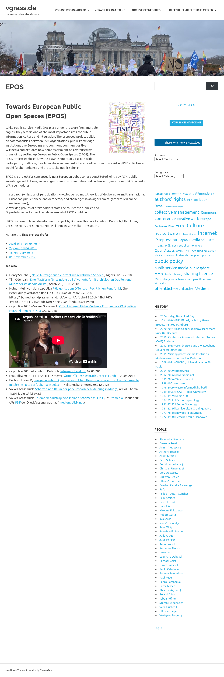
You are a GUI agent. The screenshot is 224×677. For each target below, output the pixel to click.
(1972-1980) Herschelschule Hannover (183, 416)
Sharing (177, 274)
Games (192, 233)
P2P (187, 250)
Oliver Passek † (168, 564)
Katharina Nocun (169, 548)
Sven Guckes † (168, 606)
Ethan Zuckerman (170, 481)
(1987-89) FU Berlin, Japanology (179, 400)
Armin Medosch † (170, 447)
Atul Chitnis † (167, 455)
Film (171, 226)
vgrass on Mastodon (186, 122)
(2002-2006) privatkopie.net (176, 374)
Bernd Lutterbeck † (171, 464)
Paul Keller (166, 577)
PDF (18, 402)
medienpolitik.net (71, 402)
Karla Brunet (167, 544)
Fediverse (161, 226)
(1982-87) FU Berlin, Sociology (178, 404)
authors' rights (170, 199)
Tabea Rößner (168, 598)
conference (165, 218)
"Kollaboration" (163, 193)
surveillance (177, 279)
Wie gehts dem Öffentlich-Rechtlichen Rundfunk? (87, 288)
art (212, 193)
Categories (161, 172)
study (166, 279)
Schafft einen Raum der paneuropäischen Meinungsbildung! (76, 389)
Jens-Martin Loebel (171, 531)
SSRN (158, 279)
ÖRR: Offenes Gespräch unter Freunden (91, 375)
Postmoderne (184, 255)
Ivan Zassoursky (169, 523)
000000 (175, 193)
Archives (160, 155)
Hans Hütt (165, 506)
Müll (167, 245)
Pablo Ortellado (169, 569)
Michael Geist (167, 560)
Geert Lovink (167, 502)
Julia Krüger (166, 535)
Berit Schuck (167, 460)
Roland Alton (167, 594)
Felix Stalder (167, 497)
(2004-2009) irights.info (174, 370)
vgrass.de (21, 8)
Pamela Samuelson (171, 573)
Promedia (116, 398)
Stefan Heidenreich (171, 602)
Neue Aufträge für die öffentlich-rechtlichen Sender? (68, 275)
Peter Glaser (167, 585)
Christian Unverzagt (171, 468)
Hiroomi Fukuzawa (171, 510)
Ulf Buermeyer (168, 611)
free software (166, 233)
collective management (177, 212)
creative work (188, 218)
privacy (206, 255)
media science (201, 239)
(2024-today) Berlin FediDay (176, 316)
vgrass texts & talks (110, 10)
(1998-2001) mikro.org (173, 383)
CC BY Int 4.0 (186, 105)
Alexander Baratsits (171, 439)
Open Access (165, 250)
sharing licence (198, 273)
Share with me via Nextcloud (182, 142)
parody (212, 250)
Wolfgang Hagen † (170, 615)
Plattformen (169, 255)
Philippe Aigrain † (170, 590)
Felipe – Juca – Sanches (173, 493)
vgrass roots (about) (70, 10)
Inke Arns (165, 518)
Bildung (192, 199)
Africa (185, 193)
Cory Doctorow (168, 472)
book (203, 199)
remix (159, 274)
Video (208, 279)
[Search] (212, 86)
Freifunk (183, 233)
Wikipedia (160, 283)
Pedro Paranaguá (170, 581)
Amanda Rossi (168, 443)
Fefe (162, 489)
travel (187, 279)
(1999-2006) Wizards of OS (176, 379)
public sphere (200, 268)
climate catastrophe (174, 206)
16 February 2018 (21, 252)
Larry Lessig (166, 552)
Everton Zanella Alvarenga (175, 485)
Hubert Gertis (167, 514)
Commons (209, 212)
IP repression (166, 239)
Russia (168, 274)
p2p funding (199, 250)
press (197, 255)
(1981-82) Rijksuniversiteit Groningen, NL (185, 408)
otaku (179, 250)
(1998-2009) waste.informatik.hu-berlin (183, 387)
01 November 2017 (22, 257)
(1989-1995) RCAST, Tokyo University (182, 391)
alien (191, 193)
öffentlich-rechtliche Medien (182, 288)
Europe (205, 218)
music (159, 245)
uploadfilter (198, 279)
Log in (158, 627)
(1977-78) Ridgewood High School (180, 412)
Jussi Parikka (167, 539)
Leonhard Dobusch (171, 556)
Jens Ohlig (166, 527)
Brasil (160, 205)
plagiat (158, 255)
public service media (171, 267)
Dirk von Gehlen (169, 476)
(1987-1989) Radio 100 (173, 395)
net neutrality (180, 245)
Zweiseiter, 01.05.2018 (24, 243)
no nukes (196, 245)
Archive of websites (145, 10)
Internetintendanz (73, 371)
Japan (183, 240)
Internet (207, 233)
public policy (169, 261)
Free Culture (189, 225)
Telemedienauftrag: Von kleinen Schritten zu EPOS (69, 398)
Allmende (202, 193)
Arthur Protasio (169, 451)
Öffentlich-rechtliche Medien (191, 10)
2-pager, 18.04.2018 (23, 248)
